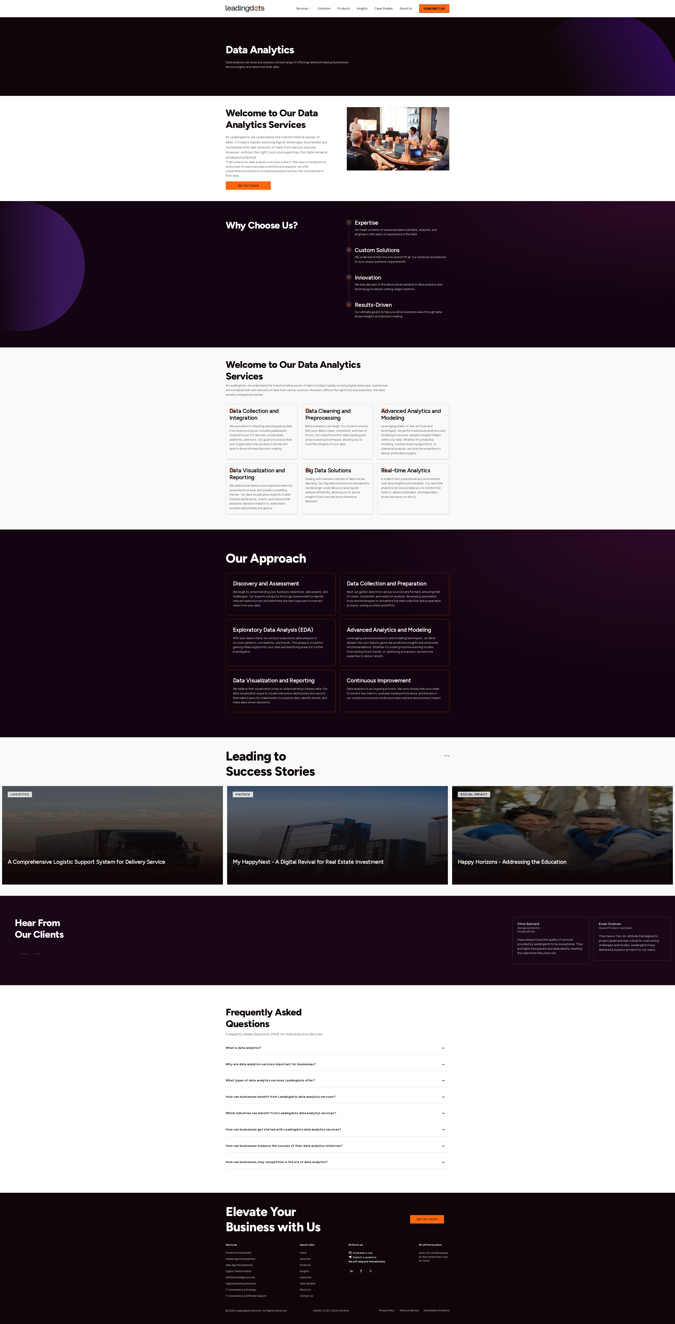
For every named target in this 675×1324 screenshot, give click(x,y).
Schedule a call (362, 1253)
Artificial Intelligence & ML (240, 1277)
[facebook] (361, 1271)
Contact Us (434, 9)
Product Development (239, 1252)
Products (344, 8)
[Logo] (245, 8)
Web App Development (239, 1265)
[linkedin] (351, 1271)
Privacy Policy (386, 1310)
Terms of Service (409, 1310)
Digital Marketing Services (241, 1283)
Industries (305, 1277)
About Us (406, 8)
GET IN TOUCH (248, 185)
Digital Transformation (239, 1271)
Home (303, 1252)
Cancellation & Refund (436, 1310)
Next (37, 954)
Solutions (324, 8)
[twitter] (370, 1271)
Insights (362, 8)
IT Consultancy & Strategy (241, 1289)
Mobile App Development (240, 1258)
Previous (24, 954)
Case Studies (384, 8)
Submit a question (364, 1257)
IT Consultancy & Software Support (246, 1295)
